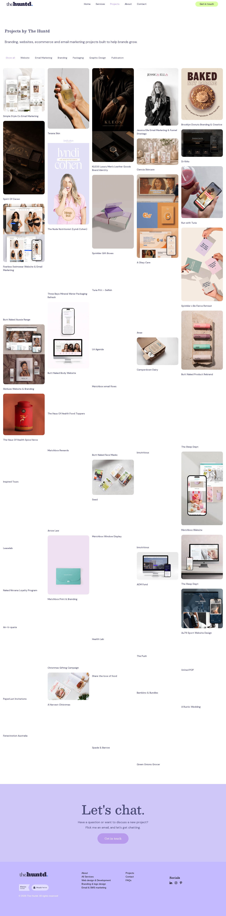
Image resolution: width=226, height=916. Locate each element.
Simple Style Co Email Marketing (20, 116)
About (128, 3)
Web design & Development (96, 880)
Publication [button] (118, 57)
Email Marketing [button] (43, 57)
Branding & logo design (94, 884)
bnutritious (143, 452)
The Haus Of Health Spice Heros (20, 439)
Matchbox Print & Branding (62, 599)
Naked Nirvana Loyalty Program (20, 590)
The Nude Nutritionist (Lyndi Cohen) (67, 229)
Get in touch (207, 3)
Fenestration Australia (15, 735)
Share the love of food (104, 676)
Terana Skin (54, 133)
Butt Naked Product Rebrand (197, 374)
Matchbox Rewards (58, 450)
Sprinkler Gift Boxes (102, 253)
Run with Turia (189, 222)
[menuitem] (87, 4)
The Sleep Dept (189, 446)
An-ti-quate (10, 627)
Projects (114, 3)
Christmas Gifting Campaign (63, 667)
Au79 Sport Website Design (196, 632)
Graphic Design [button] (97, 57)
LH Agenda (98, 349)
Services (100, 3)
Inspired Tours (11, 481)
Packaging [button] (78, 57)
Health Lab (98, 639)
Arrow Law (53, 530)
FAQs (128, 880)
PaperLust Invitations (15, 698)
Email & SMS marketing (94, 887)
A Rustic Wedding (191, 706)
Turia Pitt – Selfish (102, 290)
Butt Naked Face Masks (104, 454)
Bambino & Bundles (147, 692)
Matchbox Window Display (107, 536)
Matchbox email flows (104, 386)
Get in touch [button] (113, 838)
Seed (95, 499)
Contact (141, 3)
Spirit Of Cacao (11, 198)
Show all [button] (10, 57)
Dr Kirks (185, 161)
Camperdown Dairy (147, 369)
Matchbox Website (191, 529)
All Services (88, 876)
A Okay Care (143, 262)
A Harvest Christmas (59, 704)
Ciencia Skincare (146, 169)
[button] (24, 89)
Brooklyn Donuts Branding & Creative (201, 124)
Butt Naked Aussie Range (16, 319)
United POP (187, 669)
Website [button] (25, 57)
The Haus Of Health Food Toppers (66, 413)
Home (87, 3)
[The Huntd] (19, 3)
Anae (139, 332)
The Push (142, 655)
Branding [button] (62, 57)
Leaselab (8, 548)
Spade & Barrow (101, 747)
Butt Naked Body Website (62, 372)
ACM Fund (142, 584)
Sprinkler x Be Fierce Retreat (196, 305)
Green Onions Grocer (148, 764)
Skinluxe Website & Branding (18, 388)
